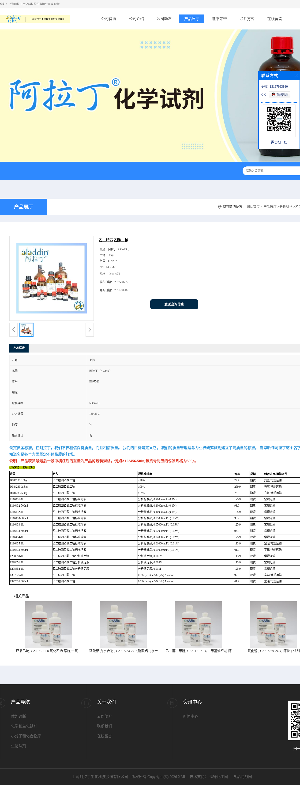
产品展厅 (191, 19)
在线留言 (274, 19)
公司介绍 (136, 19)
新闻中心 (190, 716)
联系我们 (104, 726)
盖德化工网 (218, 777)
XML (182, 777)
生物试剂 (18, 746)
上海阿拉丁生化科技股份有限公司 (100, 777)
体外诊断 (18, 716)
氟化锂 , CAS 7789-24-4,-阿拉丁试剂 (274, 651)
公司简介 (104, 716)
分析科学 (285, 207)
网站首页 (253, 207)
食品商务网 (242, 777)
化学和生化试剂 (24, 726)
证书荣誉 (219, 19)
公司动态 (164, 19)
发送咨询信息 (174, 304)
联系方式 (247, 19)
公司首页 (108, 19)
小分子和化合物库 (26, 736)
